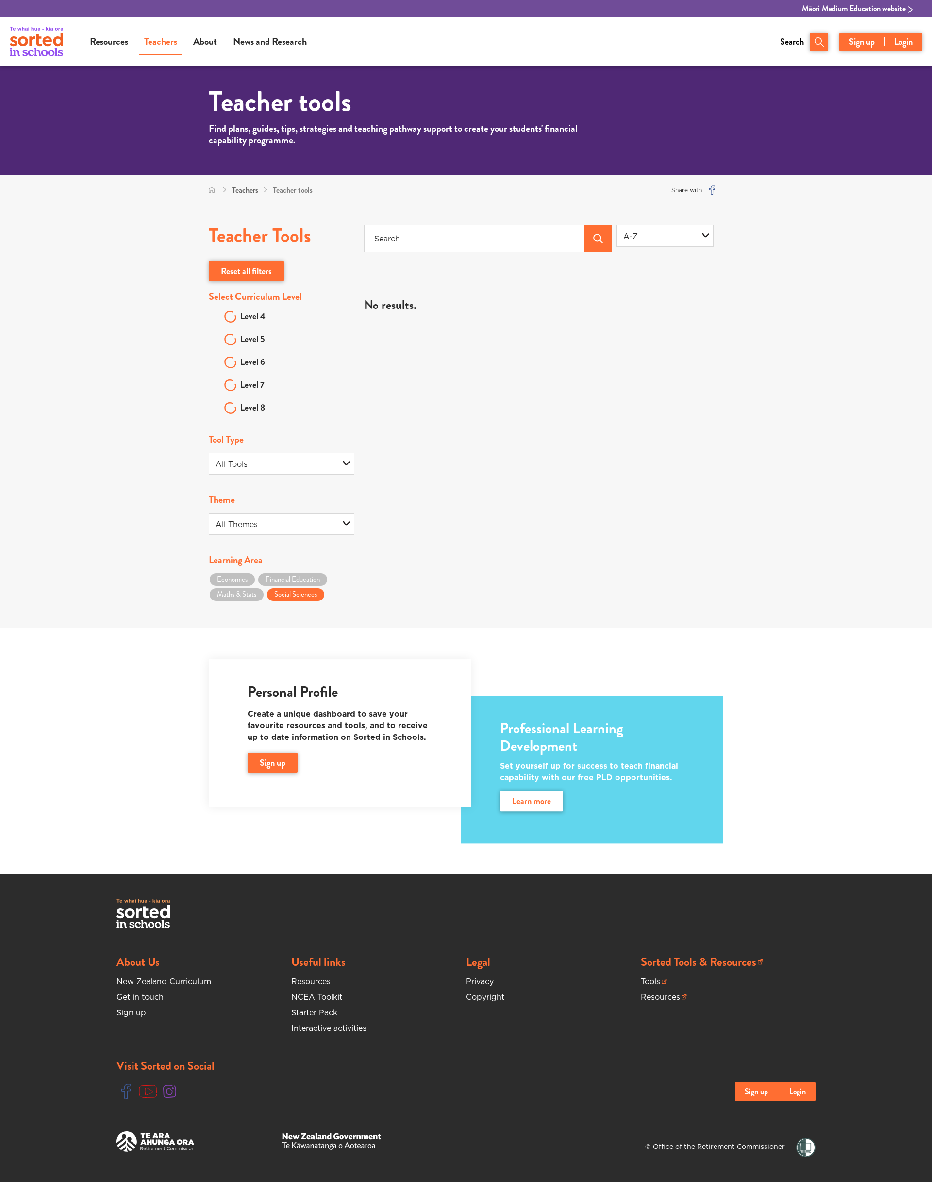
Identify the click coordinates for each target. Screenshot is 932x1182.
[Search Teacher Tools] (598, 238)
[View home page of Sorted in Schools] (36, 41)
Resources (109, 41)
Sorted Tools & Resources (698, 962)
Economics (232, 579)
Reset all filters (246, 271)
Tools (654, 981)
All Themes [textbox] (237, 524)
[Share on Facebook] (712, 190)
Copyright (485, 997)
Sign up (862, 41)
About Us (138, 962)
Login (903, 41)
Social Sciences (295, 594)
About (205, 41)
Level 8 (252, 407)
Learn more (531, 801)
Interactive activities (328, 1028)
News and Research (270, 41)
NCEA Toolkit (316, 997)
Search (792, 41)
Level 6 (252, 362)
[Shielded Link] (806, 1148)
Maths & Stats (236, 594)
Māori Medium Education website (855, 9)
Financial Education (293, 579)
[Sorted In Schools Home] (143, 913)
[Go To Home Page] (211, 190)
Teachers (160, 41)
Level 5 (252, 339)
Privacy (480, 981)
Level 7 (252, 384)
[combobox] (665, 236)
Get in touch (140, 997)
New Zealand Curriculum (163, 981)
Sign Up (272, 762)
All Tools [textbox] (232, 464)
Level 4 (253, 316)
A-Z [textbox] (630, 236)
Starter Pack (314, 1012)
